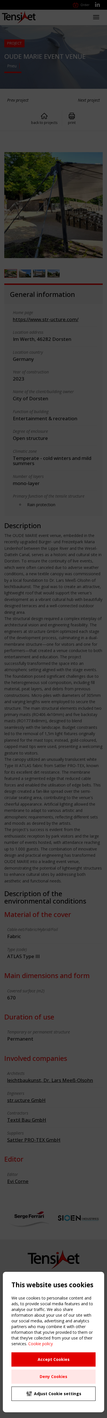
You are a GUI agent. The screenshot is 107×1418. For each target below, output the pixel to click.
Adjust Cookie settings (57, 1393)
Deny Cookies (53, 1376)
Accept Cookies (54, 1359)
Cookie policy (40, 1343)
